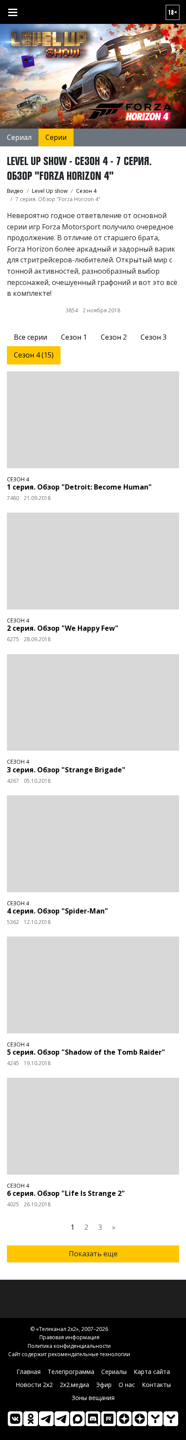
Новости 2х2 (34, 1384)
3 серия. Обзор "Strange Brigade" (66, 769)
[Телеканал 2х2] (46, 1418)
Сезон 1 (74, 337)
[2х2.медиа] (139, 1418)
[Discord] (93, 1418)
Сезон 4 (18, 479)
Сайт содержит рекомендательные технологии (69, 1354)
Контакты (156, 1384)
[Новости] (171, 1418)
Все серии (30, 337)
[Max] (77, 1418)
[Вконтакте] (15, 1418)
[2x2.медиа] (62, 1418)
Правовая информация (69, 1337)
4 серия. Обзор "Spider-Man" (57, 910)
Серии (56, 137)
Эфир (104, 1384)
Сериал (19, 137)
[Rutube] (108, 1418)
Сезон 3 (154, 337)
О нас (127, 1384)
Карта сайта (152, 1371)
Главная (28, 1371)
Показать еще (93, 1253)
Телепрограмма (71, 1371)
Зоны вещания (93, 1398)
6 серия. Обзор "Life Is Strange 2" (66, 1193)
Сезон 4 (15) (34, 355)
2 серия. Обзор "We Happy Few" (63, 628)
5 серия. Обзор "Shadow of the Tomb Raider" (86, 1052)
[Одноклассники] (30, 1418)
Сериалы (114, 1371)
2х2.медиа (74, 1384)
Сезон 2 (114, 337)
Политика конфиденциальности (69, 1346)
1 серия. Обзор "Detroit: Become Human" (79, 486)
